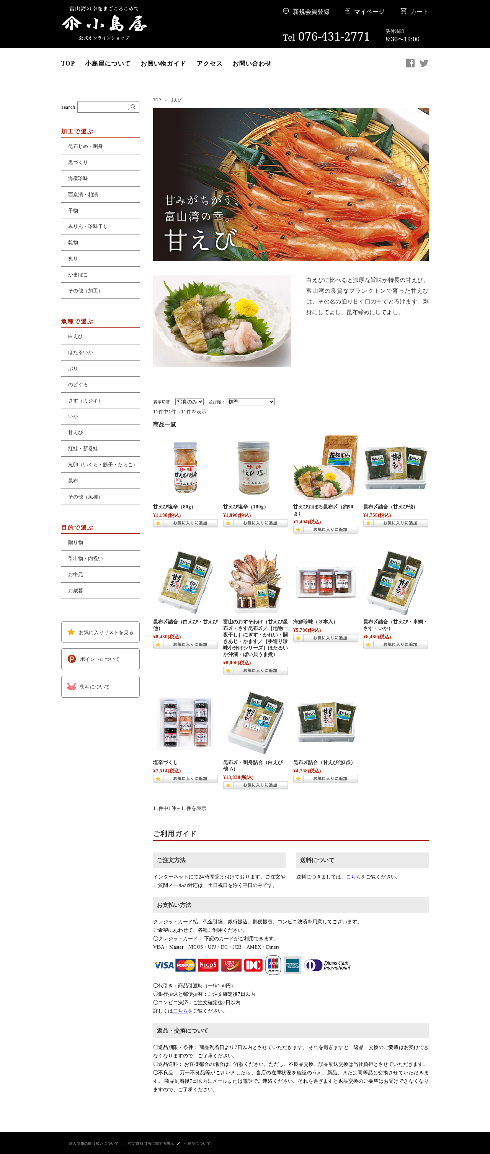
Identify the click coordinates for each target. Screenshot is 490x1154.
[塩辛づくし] (185, 723)
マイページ (369, 11)
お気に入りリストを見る (106, 632)
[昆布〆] (395, 467)
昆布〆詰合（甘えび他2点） (324, 762)
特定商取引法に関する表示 (151, 1143)
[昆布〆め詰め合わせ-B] (325, 723)
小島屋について (108, 63)
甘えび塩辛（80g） (174, 507)
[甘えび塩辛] (185, 467)
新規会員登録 (311, 11)
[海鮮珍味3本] (325, 582)
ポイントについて (100, 659)
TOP (68, 63)
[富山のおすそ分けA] (255, 582)
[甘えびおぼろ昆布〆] (325, 467)
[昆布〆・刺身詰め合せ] (255, 723)
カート (419, 11)
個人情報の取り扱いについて (94, 1143)
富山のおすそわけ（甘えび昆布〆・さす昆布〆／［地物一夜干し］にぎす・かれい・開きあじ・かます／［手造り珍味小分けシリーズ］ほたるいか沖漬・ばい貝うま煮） (255, 638)
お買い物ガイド (163, 63)
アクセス (210, 63)
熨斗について (95, 687)
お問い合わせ (252, 63)
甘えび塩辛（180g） (246, 507)
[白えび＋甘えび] (185, 582)
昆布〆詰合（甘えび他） (390, 507)
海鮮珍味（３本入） (315, 622)
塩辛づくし (165, 762)
